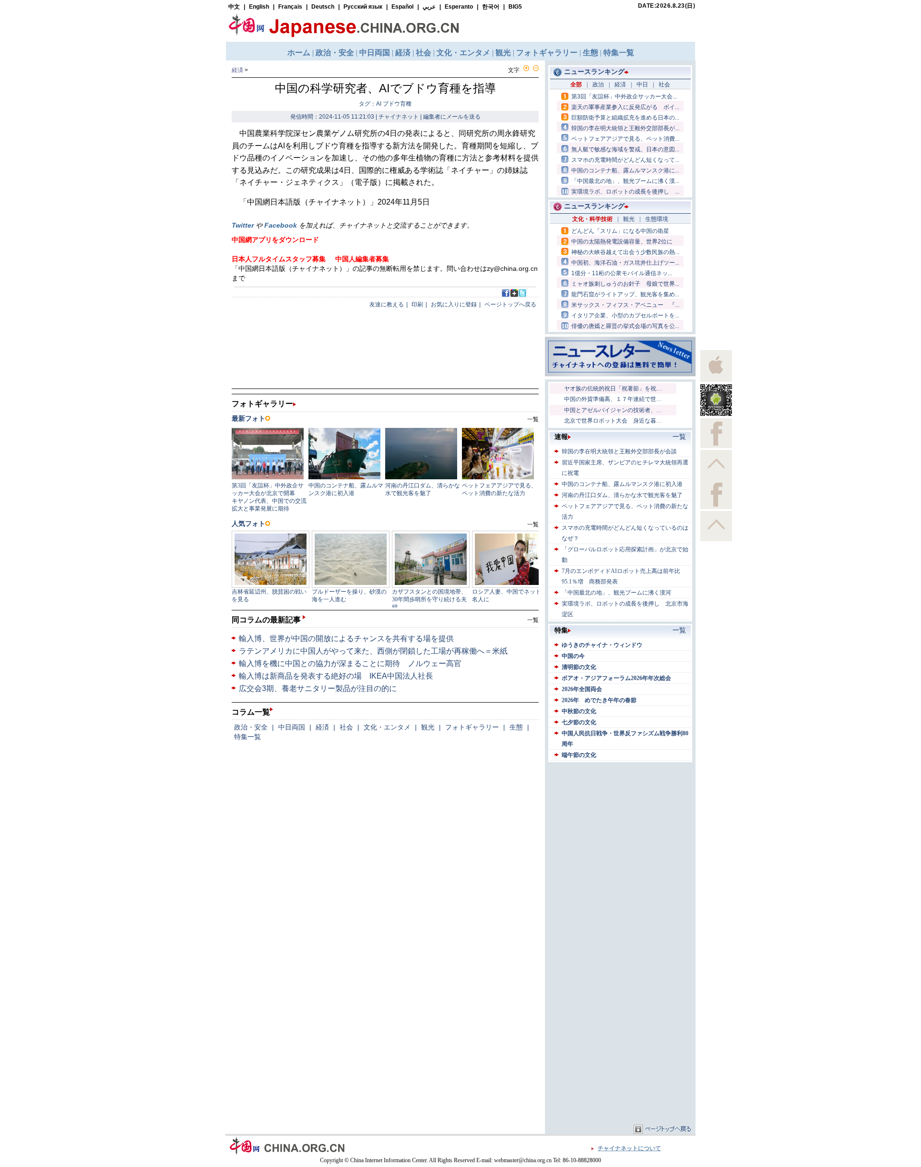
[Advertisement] (620, 825)
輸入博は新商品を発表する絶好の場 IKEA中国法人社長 (336, 676)
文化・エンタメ (387, 727)
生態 (516, 727)
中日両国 (291, 727)
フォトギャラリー (472, 727)
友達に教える (386, 304)
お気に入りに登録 (454, 304)
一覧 (533, 620)
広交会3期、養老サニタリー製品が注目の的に (318, 688)
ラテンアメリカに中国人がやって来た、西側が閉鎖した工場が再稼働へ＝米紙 (373, 651)
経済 (237, 70)
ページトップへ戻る (510, 304)
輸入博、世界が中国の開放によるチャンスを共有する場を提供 (346, 638)
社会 (346, 727)
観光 (428, 727)
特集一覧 (247, 737)
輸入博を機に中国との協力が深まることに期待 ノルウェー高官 (350, 663)
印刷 (417, 304)
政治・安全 (251, 727)
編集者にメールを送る (452, 116)
